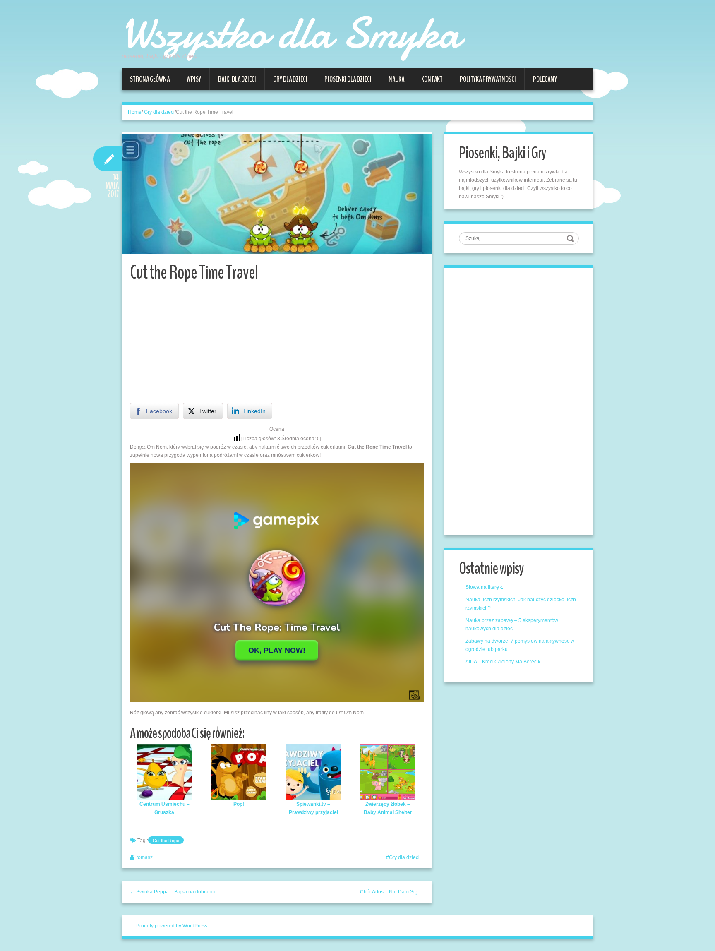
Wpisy (194, 79)
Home (135, 112)
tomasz (145, 857)
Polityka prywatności (488, 79)
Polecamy (545, 79)
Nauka (396, 79)
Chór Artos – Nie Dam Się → (392, 892)
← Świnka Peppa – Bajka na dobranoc (173, 892)
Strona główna (150, 79)
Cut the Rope (166, 840)
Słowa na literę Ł (484, 587)
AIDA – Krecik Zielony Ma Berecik (502, 662)
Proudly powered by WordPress (171, 926)
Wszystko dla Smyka (291, 33)
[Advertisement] (277, 345)
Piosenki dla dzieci (348, 79)
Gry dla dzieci (290, 79)
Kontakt (432, 79)
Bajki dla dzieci (237, 79)
